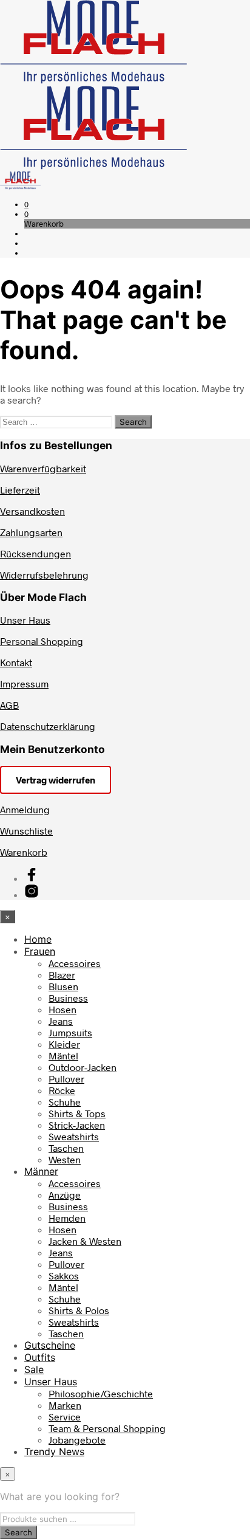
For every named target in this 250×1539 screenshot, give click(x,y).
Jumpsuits (70, 1032)
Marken (65, 1405)
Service (65, 1416)
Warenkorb (23, 852)
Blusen (63, 986)
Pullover (66, 1078)
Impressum (24, 683)
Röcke (62, 1090)
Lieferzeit (20, 489)
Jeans (61, 1021)
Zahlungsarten (31, 532)
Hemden (67, 1218)
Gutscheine (49, 1345)
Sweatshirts (74, 1136)
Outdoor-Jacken (83, 1067)
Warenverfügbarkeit (43, 468)
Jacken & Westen (85, 1241)
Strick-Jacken (77, 1125)
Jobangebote (77, 1439)
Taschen (66, 1148)
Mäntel (63, 1055)
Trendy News (54, 1451)
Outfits (39, 1357)
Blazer (62, 974)
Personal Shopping (41, 641)
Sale (34, 1369)
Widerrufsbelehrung (44, 574)
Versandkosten (32, 511)
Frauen (39, 951)
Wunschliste (26, 830)
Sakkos (64, 1275)
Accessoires (75, 963)
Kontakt (16, 662)
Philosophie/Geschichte (101, 1393)
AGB (9, 705)
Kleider (64, 1044)
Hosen (62, 1009)
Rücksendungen (35, 553)
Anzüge (65, 1194)
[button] (26, 204)
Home (38, 939)
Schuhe (65, 1101)
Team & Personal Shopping (107, 1428)
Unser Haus (25, 619)
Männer (41, 1171)
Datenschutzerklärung (47, 726)
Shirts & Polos (79, 1310)
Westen (65, 1159)
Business (68, 998)
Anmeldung (25, 809)
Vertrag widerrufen (55, 779)
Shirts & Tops (77, 1113)
